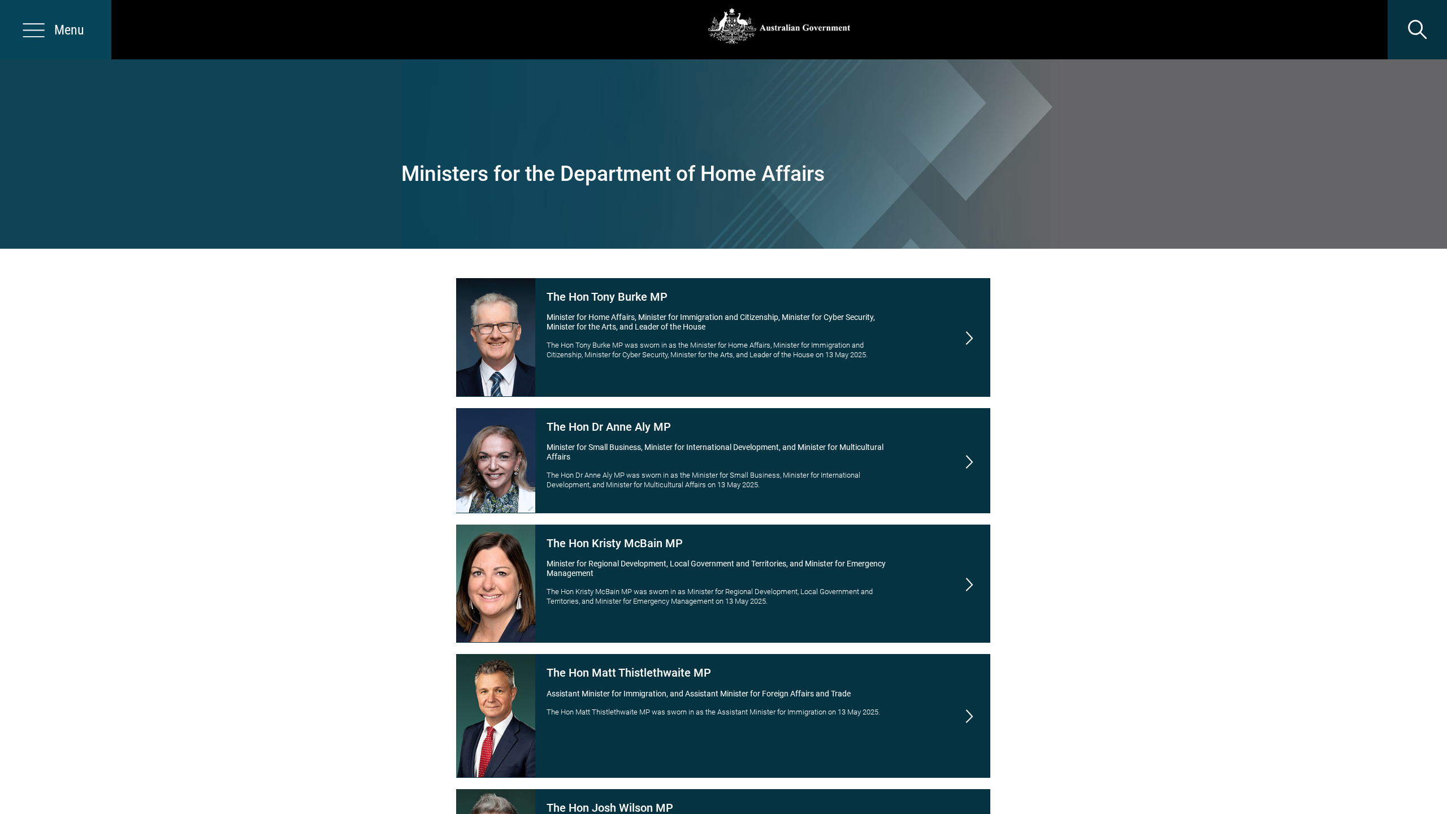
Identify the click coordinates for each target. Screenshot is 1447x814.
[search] (1417, 29)
